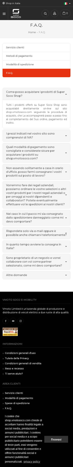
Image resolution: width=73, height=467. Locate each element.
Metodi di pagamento (19, 55)
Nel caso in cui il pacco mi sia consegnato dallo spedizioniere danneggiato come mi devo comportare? (34, 217)
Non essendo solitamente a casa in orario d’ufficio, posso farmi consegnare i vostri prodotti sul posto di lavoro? (34, 171)
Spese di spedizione (17, 403)
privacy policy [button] (32, 461)
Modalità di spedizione (20, 64)
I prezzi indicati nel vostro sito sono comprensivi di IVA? (30, 135)
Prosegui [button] (56, 439)
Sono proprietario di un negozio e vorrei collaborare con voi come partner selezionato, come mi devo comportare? (34, 261)
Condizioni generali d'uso (20, 353)
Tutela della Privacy (17, 358)
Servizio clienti (15, 47)
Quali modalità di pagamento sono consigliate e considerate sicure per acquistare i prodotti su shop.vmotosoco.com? (30, 152)
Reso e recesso (14, 368)
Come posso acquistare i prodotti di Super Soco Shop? (35, 93)
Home (32, 32)
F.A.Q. (8, 408)
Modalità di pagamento (19, 398)
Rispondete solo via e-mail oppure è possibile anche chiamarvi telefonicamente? (36, 232)
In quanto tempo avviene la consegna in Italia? (33, 246)
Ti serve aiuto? (14, 373)
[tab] (36, 94)
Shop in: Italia (12, 3)
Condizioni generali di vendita (23, 363)
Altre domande (16, 275)
